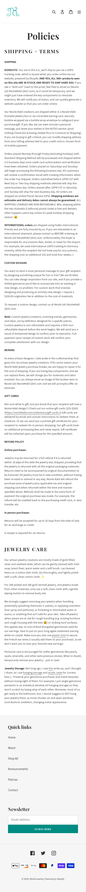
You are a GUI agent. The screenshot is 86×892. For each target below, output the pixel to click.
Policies (13, 779)
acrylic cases (55, 672)
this (51, 668)
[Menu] (79, 11)
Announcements (18, 769)
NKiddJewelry (37, 878)
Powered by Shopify (54, 878)
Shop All (13, 758)
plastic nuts (59, 635)
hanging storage (32, 672)
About (11, 748)
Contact (13, 790)
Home (11, 737)
